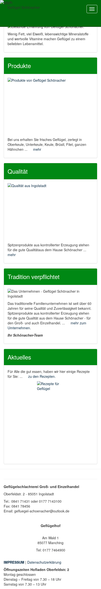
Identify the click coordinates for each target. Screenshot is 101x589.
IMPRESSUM (14, 562)
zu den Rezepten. (42, 376)
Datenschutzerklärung (44, 562)
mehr (37, 149)
